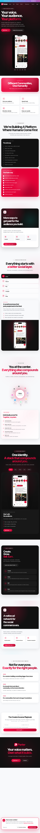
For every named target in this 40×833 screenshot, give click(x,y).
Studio (29, 469)
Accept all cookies (32, 827)
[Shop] (25, 70)
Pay (24, 469)
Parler (11, 469)
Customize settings (22, 827)
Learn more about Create (10, 565)
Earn (13, 4)
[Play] (20, 70)
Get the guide (19, 729)
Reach (17, 4)
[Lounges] (22, 70)
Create (10, 4)
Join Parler (5, 30)
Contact (25, 760)
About (21, 4)
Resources (27, 4)
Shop (20, 469)
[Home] (15, 70)
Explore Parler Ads (9, 645)
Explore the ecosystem (17, 30)
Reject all (5, 827)
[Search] (17, 70)
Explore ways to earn (9, 244)
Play (15, 469)
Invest (33, 4)
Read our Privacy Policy (28, 823)
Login (37, 4)
